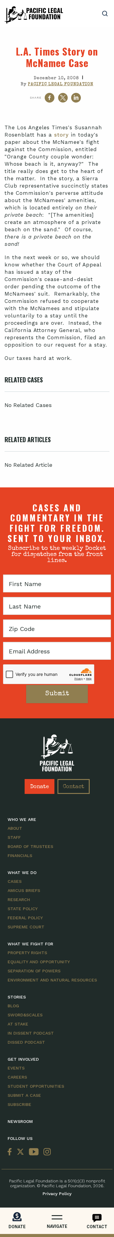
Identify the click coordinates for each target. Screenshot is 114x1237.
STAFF (14, 837)
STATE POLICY (23, 908)
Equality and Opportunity (39, 961)
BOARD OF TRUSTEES (30, 846)
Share (35, 97)
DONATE (17, 1226)
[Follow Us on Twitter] (20, 1152)
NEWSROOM (20, 1121)
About (15, 828)
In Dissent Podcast (31, 1033)
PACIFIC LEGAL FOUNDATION (60, 84)
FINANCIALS (20, 855)
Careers (17, 1077)
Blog (13, 1005)
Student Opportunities (36, 1086)
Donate (39, 787)
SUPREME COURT (26, 926)
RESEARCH (19, 899)
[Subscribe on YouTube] (33, 1152)
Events (16, 1068)
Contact (73, 787)
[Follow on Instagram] (46, 1152)
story (61, 135)
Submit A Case (24, 1095)
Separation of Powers (34, 970)
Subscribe (19, 1104)
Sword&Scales (25, 1014)
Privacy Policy (57, 1193)
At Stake (18, 1024)
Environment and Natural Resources (52, 980)
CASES (15, 881)
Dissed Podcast (26, 1042)
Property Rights (27, 952)
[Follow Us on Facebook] (11, 1152)
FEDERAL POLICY (25, 917)
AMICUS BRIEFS (24, 890)
